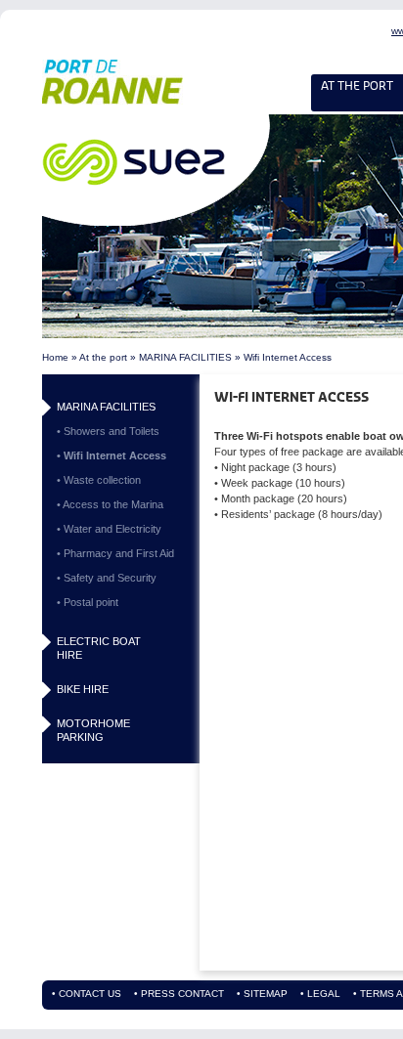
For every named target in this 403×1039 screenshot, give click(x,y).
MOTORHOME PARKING (93, 730)
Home (55, 357)
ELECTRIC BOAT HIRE (99, 648)
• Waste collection (99, 480)
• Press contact (179, 994)
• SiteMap (262, 994)
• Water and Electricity (109, 529)
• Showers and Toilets (108, 431)
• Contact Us (86, 994)
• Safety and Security (107, 578)
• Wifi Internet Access (111, 455)
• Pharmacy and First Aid (115, 553)
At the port (103, 357)
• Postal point (87, 602)
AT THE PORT (357, 85)
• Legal (320, 994)
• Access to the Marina (110, 504)
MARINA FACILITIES (185, 357)
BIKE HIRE (83, 689)
